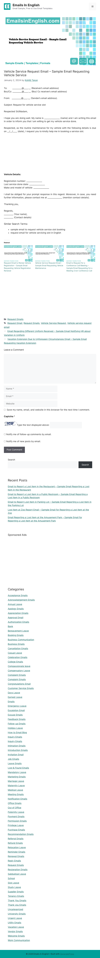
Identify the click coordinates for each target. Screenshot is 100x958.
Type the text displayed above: (33, 425)
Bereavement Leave (18, 631)
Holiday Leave (15, 728)
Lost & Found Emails (18, 768)
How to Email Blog (17, 732)
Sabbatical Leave (17, 874)
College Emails (15, 661)
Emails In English (26, 5)
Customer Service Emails (21, 688)
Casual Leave (15, 653)
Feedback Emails (17, 719)
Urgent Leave (15, 918)
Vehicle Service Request (53, 323)
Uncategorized (15, 909)
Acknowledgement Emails (21, 600)
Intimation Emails (17, 745)
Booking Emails (16, 635)
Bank (10, 626)
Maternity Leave (16, 785)
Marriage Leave (16, 781)
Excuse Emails (15, 715)
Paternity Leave (16, 812)
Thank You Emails (17, 900)
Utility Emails (14, 922)
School (11, 878)
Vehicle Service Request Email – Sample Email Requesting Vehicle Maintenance (49, 265)
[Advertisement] (50, 154)
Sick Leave (13, 883)
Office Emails (14, 803)
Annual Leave (15, 604)
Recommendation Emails (21, 834)
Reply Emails (14, 860)
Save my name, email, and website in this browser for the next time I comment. (48, 409)
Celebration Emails (17, 657)
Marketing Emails (17, 776)
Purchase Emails (16, 829)
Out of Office (14, 807)
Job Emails (13, 759)
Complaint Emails (17, 675)
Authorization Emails (18, 622)
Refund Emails (15, 843)
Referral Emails (15, 838)
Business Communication (21, 639)
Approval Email (15, 617)
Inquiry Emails (15, 737)
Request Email (14, 323)
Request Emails (15, 319)
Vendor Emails (15, 931)
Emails (11, 701)
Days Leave (14, 692)
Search (11, 459)
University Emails (17, 913)
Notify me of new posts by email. (23, 441)
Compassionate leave (19, 666)
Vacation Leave (16, 927)
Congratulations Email (19, 684)
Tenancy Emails (16, 896)
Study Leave (14, 887)
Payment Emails (16, 816)
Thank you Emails (17, 905)
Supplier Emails (16, 891)
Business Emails (16, 644)
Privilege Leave (16, 825)
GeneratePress (67, 954)
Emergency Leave (17, 706)
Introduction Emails (18, 750)
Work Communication (19, 940)
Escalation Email (16, 710)
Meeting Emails (16, 794)
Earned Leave (15, 697)
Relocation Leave (17, 847)
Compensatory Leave (19, 670)
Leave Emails (15, 763)
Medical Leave (15, 790)
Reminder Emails (16, 852)
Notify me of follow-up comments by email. (28, 434)
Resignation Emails (17, 869)
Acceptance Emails (18, 595)
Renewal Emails (16, 856)
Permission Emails (17, 821)
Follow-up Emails (17, 723)
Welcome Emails (16, 936)
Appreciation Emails (18, 613)
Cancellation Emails (18, 648)
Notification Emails (17, 799)
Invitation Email (16, 754)
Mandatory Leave (17, 772)
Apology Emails (16, 608)
